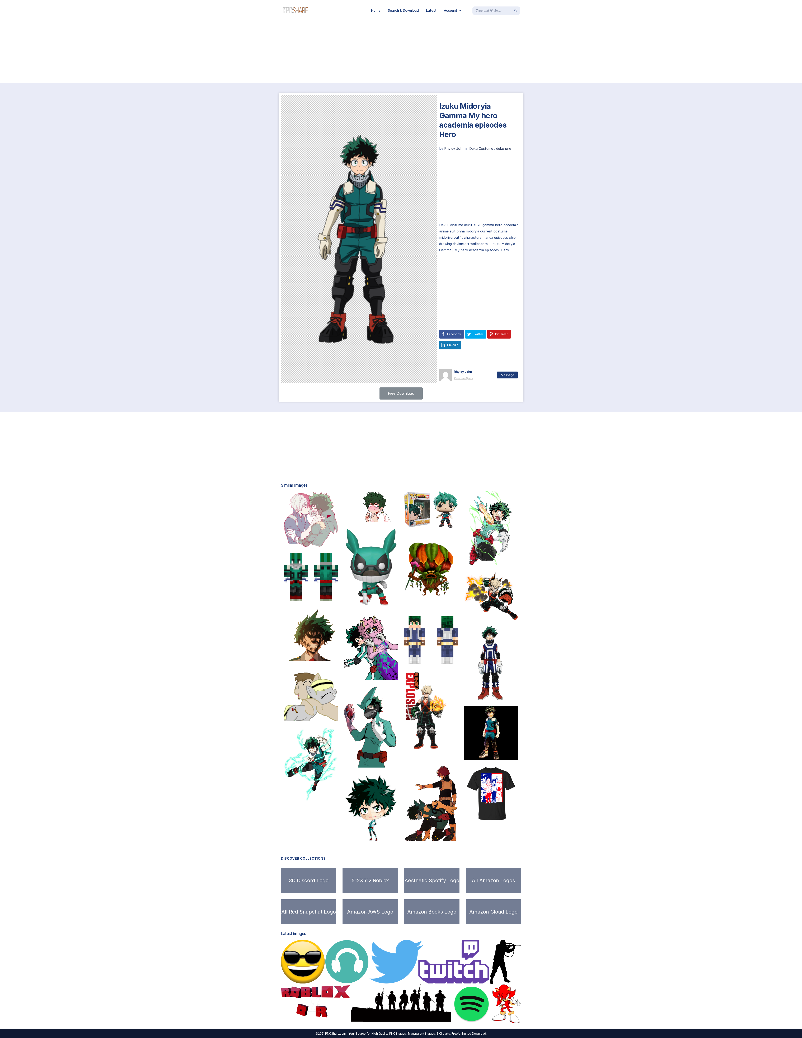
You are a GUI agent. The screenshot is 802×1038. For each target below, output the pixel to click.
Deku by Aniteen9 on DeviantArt (376, 837)
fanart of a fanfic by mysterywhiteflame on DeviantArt (391, 676)
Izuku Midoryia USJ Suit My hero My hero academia (509, 696)
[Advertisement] (125, 52)
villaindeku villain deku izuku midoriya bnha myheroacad (394, 763)
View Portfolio (463, 378)
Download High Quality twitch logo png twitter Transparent (425, 979)
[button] (401, 393)
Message (507, 375)
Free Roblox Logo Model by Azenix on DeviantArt (326, 1019)
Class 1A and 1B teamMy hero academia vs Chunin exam (512, 615)
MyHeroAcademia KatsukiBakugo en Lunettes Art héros (452, 754)
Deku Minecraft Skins (307, 596)
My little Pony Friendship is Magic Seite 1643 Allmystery (332, 717)
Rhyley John (455, 148)
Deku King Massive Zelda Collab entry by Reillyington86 (454, 606)
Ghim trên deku (362, 517)
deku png (503, 148)
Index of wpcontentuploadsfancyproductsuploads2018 (331, 657)
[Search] (515, 10)
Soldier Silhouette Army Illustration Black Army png (400, 1019)
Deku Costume (481, 148)
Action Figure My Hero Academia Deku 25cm (508, 756)
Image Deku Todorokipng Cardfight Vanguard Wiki (449, 836)
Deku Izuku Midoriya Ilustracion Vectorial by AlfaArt (511, 562)
